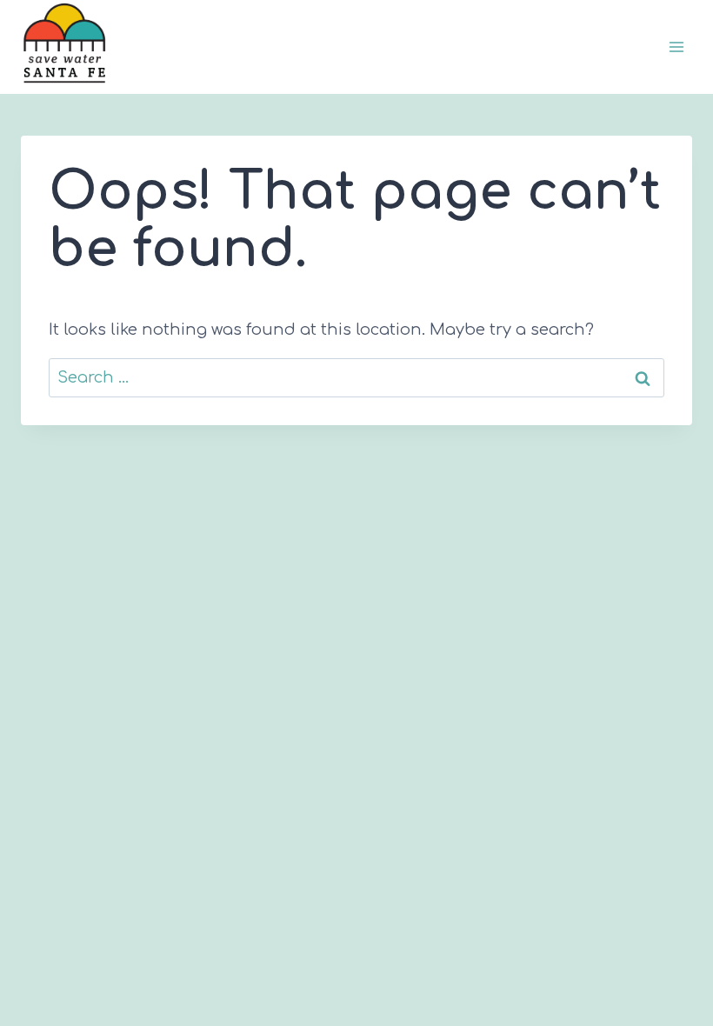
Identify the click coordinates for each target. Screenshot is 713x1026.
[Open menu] (676, 47)
